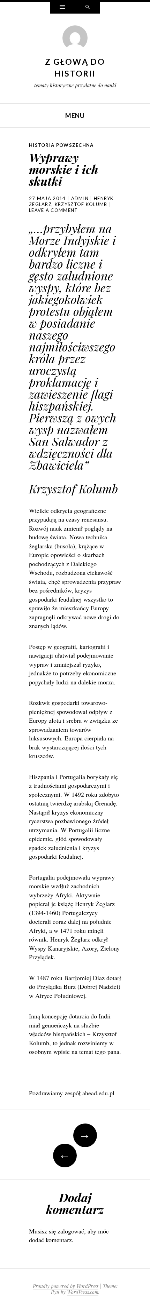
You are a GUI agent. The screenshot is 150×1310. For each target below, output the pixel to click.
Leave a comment (53, 210)
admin (80, 198)
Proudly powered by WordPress (65, 1286)
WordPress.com (82, 1292)
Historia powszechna (61, 145)
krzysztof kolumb (81, 204)
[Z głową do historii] (75, 39)
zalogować (71, 1231)
